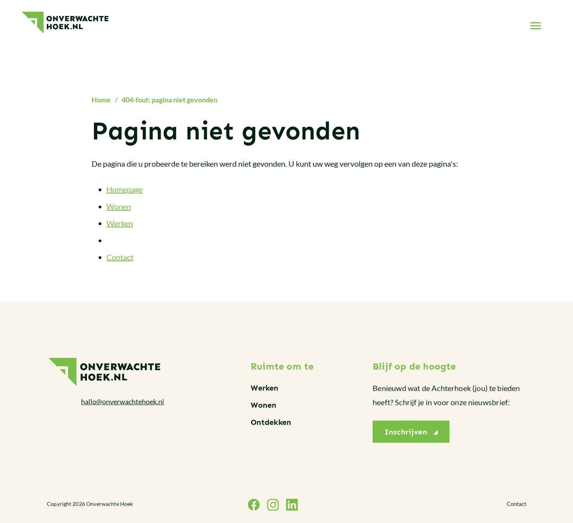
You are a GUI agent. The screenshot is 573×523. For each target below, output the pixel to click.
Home (101, 99)
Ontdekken (271, 422)
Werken (119, 223)
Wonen (118, 206)
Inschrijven (405, 431)
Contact (119, 257)
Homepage (124, 189)
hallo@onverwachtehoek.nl (122, 401)
